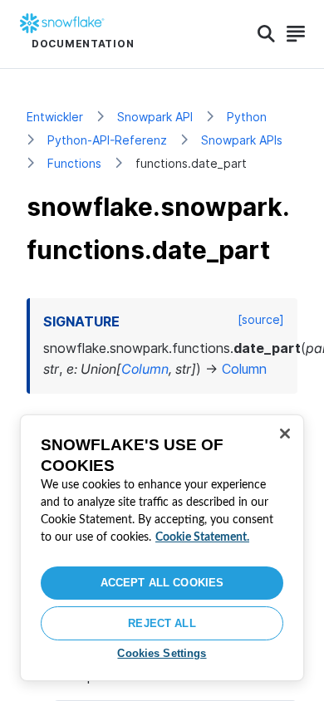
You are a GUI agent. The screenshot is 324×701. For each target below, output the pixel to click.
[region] (162, 547)
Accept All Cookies (162, 582)
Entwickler (55, 117)
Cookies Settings (161, 653)
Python (247, 117)
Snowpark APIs (241, 140)
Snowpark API (155, 117)
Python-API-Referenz (107, 140)
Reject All (161, 623)
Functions (74, 163)
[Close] (285, 433)
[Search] (266, 34)
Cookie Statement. (202, 537)
